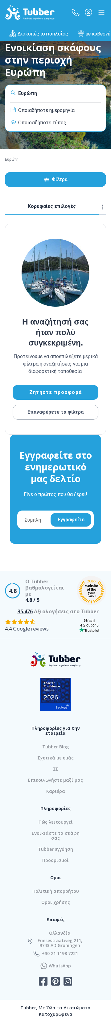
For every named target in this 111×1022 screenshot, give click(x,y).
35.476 (25, 611)
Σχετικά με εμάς (55, 758)
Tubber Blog (55, 747)
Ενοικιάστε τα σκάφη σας (56, 835)
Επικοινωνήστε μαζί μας (55, 780)
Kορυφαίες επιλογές (52, 206)
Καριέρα (55, 791)
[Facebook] (43, 981)
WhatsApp (60, 965)
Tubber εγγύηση (55, 849)
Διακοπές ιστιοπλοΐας (43, 34)
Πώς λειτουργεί (56, 822)
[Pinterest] (55, 981)
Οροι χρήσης (55, 902)
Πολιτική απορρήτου (55, 891)
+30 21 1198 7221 (60, 953)
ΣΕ (55, 769)
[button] (75, 12)
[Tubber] (30, 12)
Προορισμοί (55, 860)
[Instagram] (68, 981)
